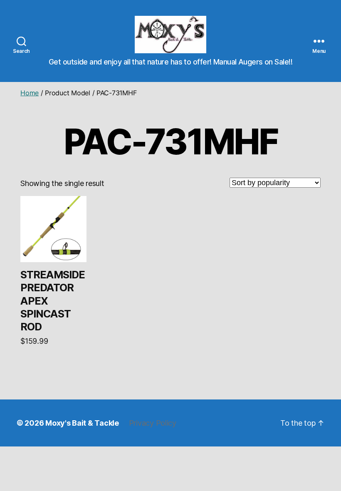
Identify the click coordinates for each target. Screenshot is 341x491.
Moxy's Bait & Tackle (82, 423)
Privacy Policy (152, 423)
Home (29, 93)
